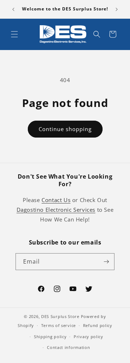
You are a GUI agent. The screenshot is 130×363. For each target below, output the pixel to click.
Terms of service (58, 325)
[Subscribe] (106, 261)
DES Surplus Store (60, 316)
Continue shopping (65, 129)
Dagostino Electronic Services (56, 209)
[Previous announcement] (13, 9)
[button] (14, 34)
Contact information (68, 347)
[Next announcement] (117, 9)
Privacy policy (88, 336)
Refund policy (97, 325)
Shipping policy (50, 336)
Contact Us (56, 199)
